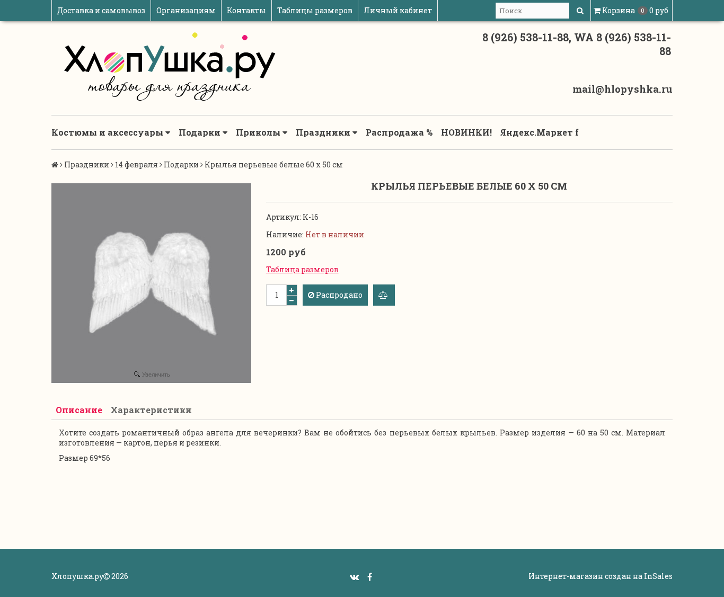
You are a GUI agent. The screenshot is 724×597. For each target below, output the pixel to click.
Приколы (259, 132)
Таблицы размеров (314, 10)
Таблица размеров (302, 269)
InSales (658, 576)
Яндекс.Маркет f (539, 132)
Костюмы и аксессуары (108, 132)
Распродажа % (399, 132)
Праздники (324, 132)
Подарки (201, 132)
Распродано (338, 295)
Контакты (246, 10)
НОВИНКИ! (466, 132)
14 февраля (136, 164)
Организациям (186, 10)
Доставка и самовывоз (101, 10)
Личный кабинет (398, 10)
